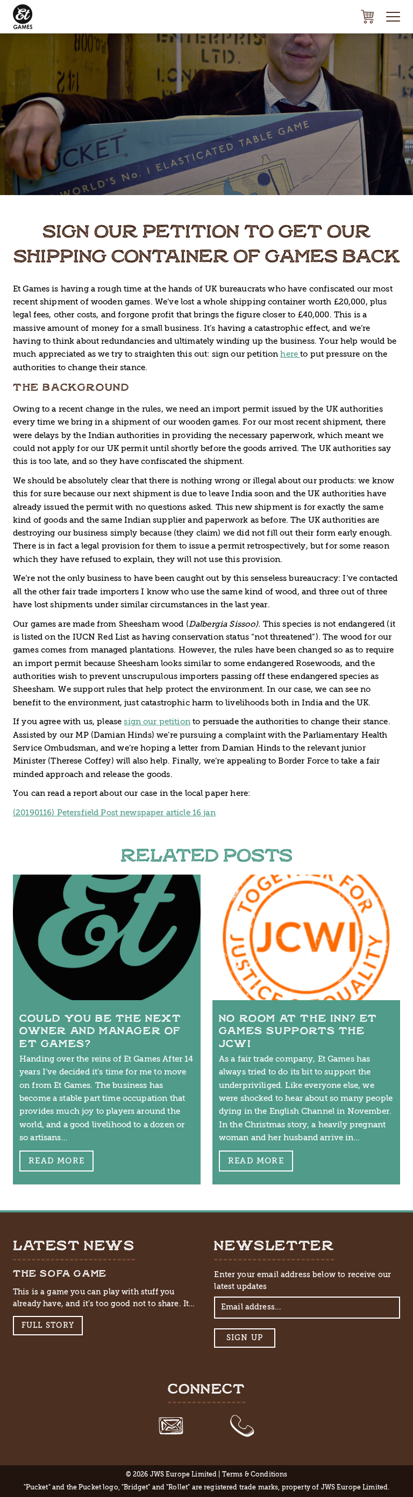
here (290, 354)
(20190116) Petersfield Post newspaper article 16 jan (114, 812)
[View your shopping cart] (367, 17)
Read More (56, 1161)
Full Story (48, 1325)
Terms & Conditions (255, 1474)
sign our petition (157, 721)
